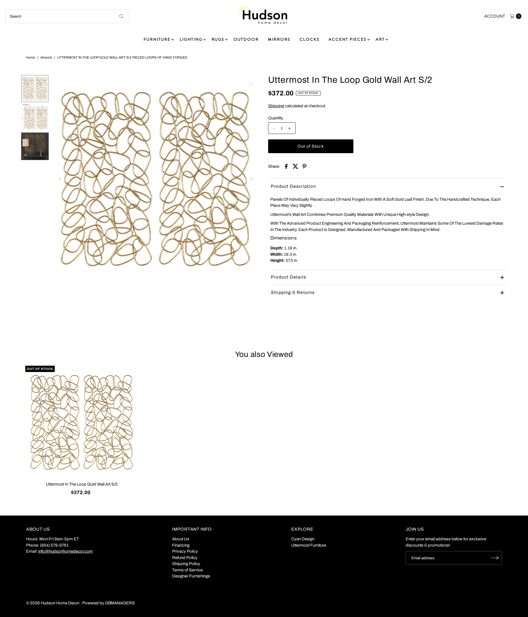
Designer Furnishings (191, 576)
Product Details (288, 277)
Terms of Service (187, 570)
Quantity (275, 118)
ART (380, 39)
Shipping (276, 106)
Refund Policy (184, 557)
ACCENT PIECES (348, 39)
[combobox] (66, 16)
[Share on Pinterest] (304, 166)
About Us (180, 539)
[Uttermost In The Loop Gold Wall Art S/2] (82, 422)
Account (494, 16)
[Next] (251, 179)
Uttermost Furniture (308, 545)
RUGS (217, 39)
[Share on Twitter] (295, 166)
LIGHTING (191, 39)
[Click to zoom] (251, 84)
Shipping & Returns (293, 292)
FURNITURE (157, 39)
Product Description (293, 186)
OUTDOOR (246, 39)
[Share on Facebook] (286, 166)
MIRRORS (279, 39)
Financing (180, 545)
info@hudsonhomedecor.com (65, 551)
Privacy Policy (185, 551)
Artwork (46, 57)
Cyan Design (302, 539)
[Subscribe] (495, 558)
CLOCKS (309, 39)
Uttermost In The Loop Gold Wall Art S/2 (82, 484)
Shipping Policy (186, 563)
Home (30, 57)
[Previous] (60, 179)
